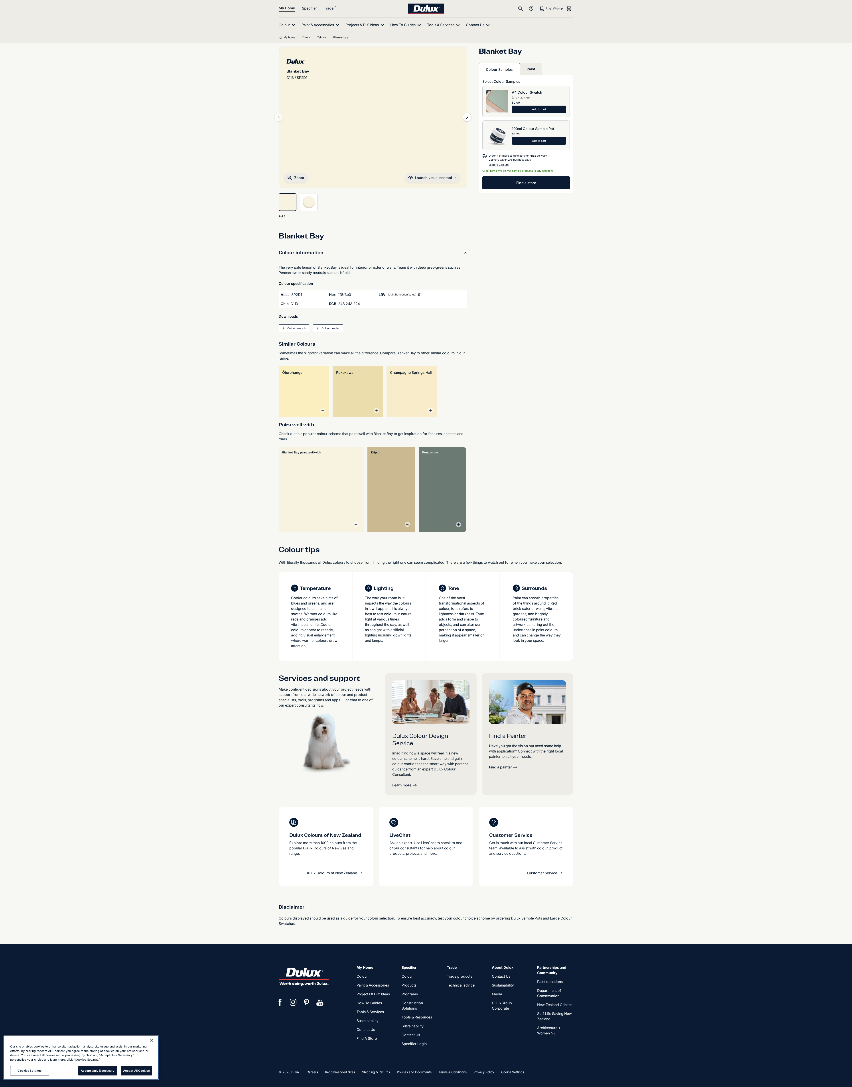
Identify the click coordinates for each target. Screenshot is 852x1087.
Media (497, 994)
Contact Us (366, 1029)
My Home (287, 8)
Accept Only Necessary (97, 1070)
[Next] (467, 117)
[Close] (152, 1040)
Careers (312, 1072)
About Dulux (502, 967)
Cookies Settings (29, 1070)
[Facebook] (280, 1002)
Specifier (309, 8)
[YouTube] (320, 1002)
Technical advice (461, 985)
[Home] (281, 37)
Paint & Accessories (373, 985)
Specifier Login (414, 1044)
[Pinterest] (306, 1002)
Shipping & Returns (376, 1072)
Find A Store (367, 1038)
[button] (296, 178)
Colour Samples (499, 69)
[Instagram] (293, 1002)
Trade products (459, 976)
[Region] (531, 8)
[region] (81, 1058)
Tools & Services (370, 1012)
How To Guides (369, 1003)
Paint (531, 69)
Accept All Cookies (136, 1070)
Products (409, 985)
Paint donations (550, 981)
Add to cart (539, 109)
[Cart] (568, 8)
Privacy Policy (484, 1072)
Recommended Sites (340, 1072)
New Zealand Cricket (554, 1004)
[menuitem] (288, 25)
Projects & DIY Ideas (373, 994)
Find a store (526, 183)
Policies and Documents (414, 1072)
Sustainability (368, 1020)
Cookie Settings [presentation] (512, 1072)
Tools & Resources (417, 1017)
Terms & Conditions (453, 1072)
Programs (410, 994)
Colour (362, 976)
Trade (328, 8)
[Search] (520, 8)
